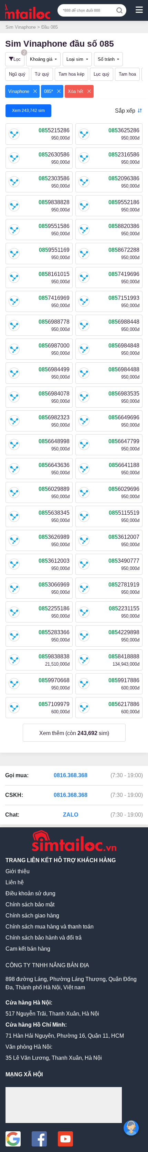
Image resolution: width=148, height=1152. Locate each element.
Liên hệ (15, 882)
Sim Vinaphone (21, 27)
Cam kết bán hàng (28, 949)
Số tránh (107, 59)
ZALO (70, 815)
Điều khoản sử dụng (30, 893)
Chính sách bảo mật (30, 904)
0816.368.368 (70, 775)
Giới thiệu (18, 871)
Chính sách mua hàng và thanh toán (50, 927)
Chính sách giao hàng (32, 915)
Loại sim (75, 59)
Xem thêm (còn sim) (74, 733)
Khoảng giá (42, 59)
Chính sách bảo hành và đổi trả (44, 938)
